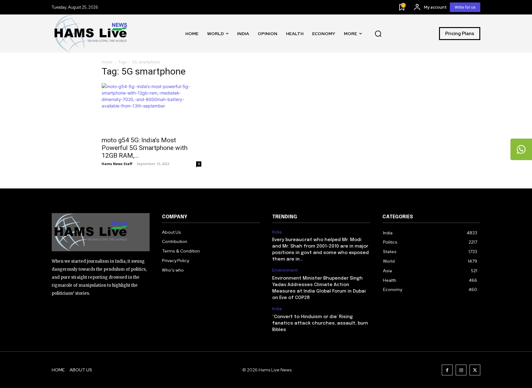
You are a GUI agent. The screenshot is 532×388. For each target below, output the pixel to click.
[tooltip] (521, 149)
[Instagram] (461, 370)
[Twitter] (475, 370)
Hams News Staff (117, 163)
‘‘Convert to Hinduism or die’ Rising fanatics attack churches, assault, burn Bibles (320, 323)
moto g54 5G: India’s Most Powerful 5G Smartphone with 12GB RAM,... (144, 147)
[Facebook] (447, 370)
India (277, 232)
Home (107, 62)
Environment (285, 270)
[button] (378, 33)
